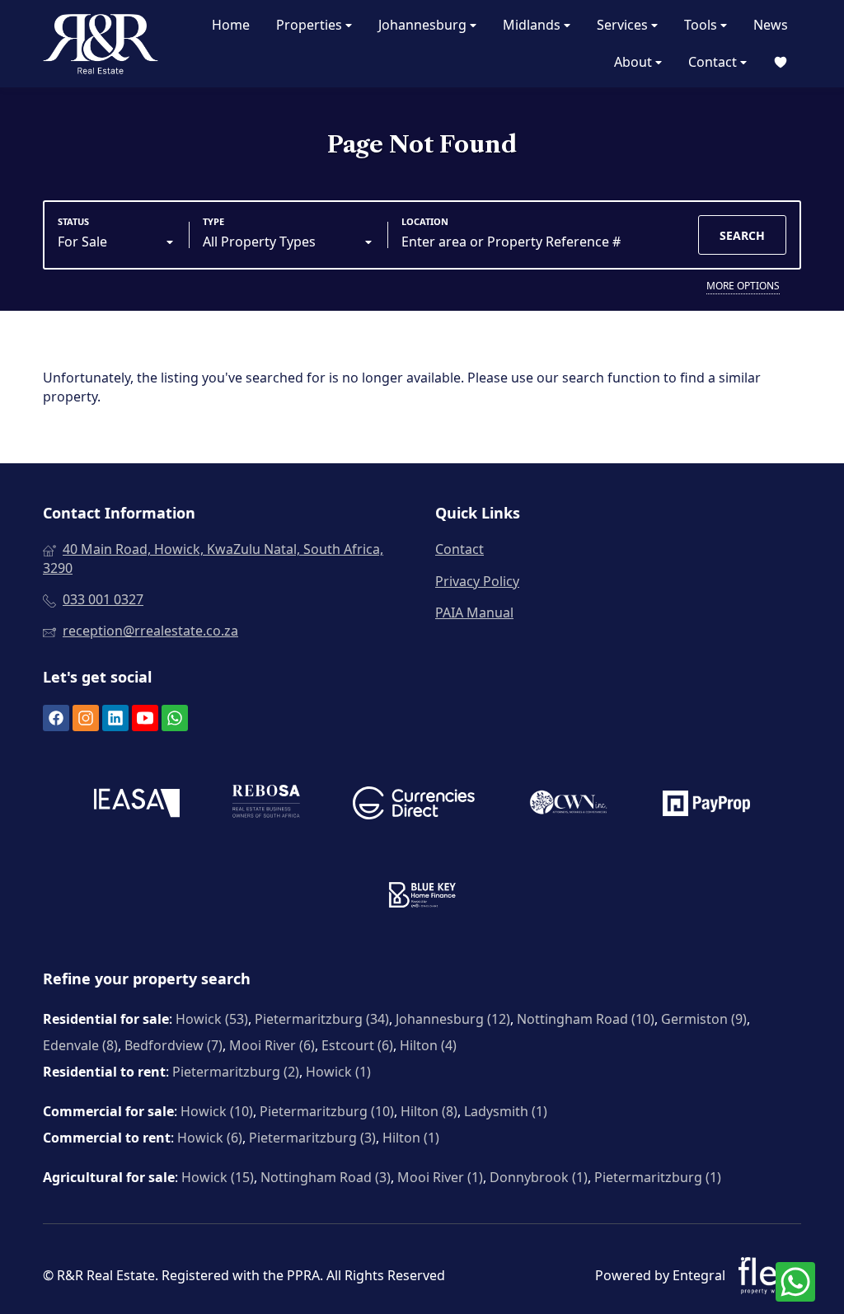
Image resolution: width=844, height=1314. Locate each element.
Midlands (533, 25)
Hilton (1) (410, 1138)
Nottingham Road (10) (585, 1019)
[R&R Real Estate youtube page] (145, 718)
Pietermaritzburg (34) (322, 1019)
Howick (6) (209, 1138)
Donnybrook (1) (539, 1177)
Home (231, 25)
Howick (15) (217, 1177)
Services (624, 25)
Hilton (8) (429, 1111)
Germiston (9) (704, 1019)
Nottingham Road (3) (325, 1177)
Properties (310, 25)
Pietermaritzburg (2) (235, 1072)
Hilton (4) (428, 1045)
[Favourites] (780, 62)
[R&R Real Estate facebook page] (56, 718)
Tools (702, 25)
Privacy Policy (477, 581)
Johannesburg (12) (453, 1019)
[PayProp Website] (706, 805)
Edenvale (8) (80, 1045)
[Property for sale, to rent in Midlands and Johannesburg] (100, 44)
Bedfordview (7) (173, 1045)
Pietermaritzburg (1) (657, 1177)
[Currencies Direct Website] (414, 805)
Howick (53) (212, 1019)
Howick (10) (217, 1111)
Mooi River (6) (272, 1045)
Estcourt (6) (357, 1045)
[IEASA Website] (137, 805)
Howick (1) (338, 1072)
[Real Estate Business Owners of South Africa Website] (266, 806)
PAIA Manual (474, 612)
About (634, 62)
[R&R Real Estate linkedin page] (115, 718)
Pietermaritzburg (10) (327, 1111)
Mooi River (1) (440, 1177)
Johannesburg (424, 25)
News (770, 25)
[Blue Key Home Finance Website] (422, 897)
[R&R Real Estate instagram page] (86, 718)
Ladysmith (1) (505, 1111)
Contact (714, 62)
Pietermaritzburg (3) (312, 1138)
